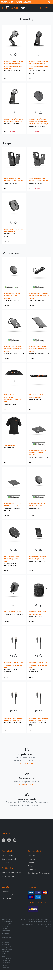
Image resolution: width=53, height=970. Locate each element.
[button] (40, 7)
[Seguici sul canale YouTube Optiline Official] (14, 840)
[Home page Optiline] (15, 7)
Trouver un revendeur (9, 876)
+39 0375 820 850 (26, 763)
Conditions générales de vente (39, 873)
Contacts (31, 856)
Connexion (5, 891)
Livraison (31, 859)
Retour (30, 866)
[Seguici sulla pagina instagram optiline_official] (9, 840)
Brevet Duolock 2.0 (9, 859)
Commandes (6, 898)
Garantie (31, 863)
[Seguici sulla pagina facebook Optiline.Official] (3, 840)
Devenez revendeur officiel (11, 873)
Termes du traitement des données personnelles (33, 919)
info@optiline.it (26, 784)
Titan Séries (6, 863)
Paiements (32, 870)
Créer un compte (8, 895)
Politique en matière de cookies (40, 922)
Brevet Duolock (7, 856)
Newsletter (7, 833)
